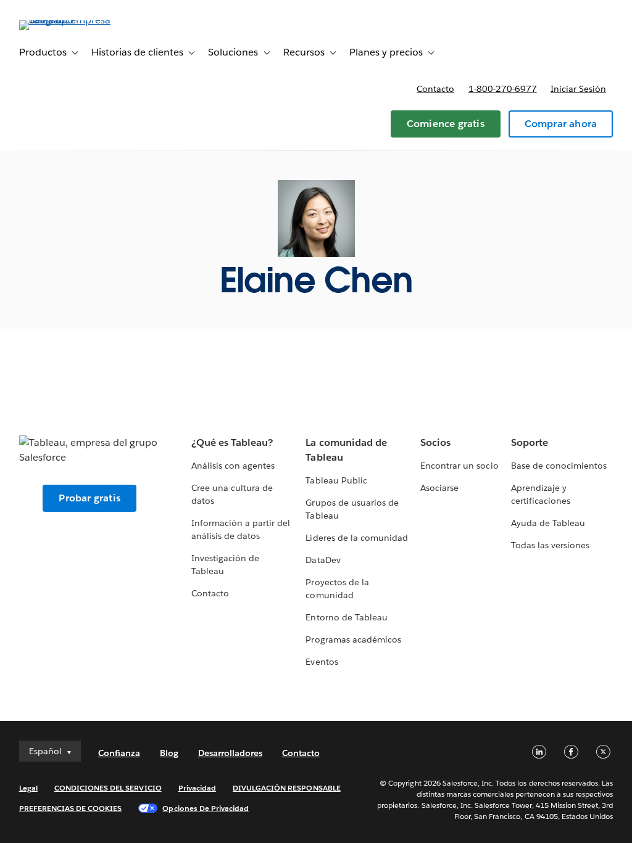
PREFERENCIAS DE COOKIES (70, 808)
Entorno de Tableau (346, 617)
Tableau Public (336, 480)
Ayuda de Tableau (548, 522)
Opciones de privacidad (205, 808)
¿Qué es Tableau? (232, 442)
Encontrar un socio (459, 465)
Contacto (435, 88)
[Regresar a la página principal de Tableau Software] (65, 20)
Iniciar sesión (578, 88)
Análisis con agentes (233, 465)
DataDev (323, 559)
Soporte (529, 442)
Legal (28, 788)
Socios (435, 442)
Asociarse (439, 487)
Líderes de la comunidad (356, 537)
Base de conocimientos (559, 465)
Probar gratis (89, 497)
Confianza (119, 753)
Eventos (322, 661)
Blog (169, 753)
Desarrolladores (230, 753)
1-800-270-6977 (502, 88)
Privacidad (197, 788)
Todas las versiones (550, 545)
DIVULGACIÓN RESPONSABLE (287, 788)
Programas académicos (353, 639)
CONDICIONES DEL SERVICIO (108, 788)
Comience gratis (445, 123)
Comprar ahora (561, 123)
